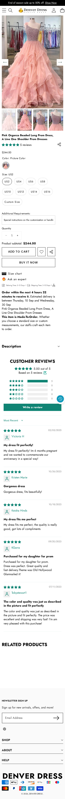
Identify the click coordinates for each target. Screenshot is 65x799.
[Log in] (54, 10)
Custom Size (12, 202)
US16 (47, 191)
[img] (12, 431)
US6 (30, 181)
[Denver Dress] (33, 10)
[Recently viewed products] (60, 399)
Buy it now (28, 262)
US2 (7, 181)
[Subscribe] (56, 718)
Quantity (6, 228)
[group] (9, 120)
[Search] (10, 10)
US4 (18, 181)
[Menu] (4, 10)
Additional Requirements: (16, 213)
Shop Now (51, 3)
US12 (21, 191)
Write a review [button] (32, 407)
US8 (42, 181)
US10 (8, 191)
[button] (60, 407)
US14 (34, 191)
